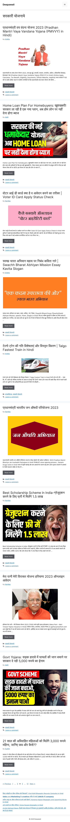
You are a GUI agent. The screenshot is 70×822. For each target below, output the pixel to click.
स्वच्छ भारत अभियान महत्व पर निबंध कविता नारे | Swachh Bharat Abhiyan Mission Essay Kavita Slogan (32, 265)
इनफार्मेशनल (8, 394)
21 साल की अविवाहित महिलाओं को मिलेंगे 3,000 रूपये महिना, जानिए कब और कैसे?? (34, 743)
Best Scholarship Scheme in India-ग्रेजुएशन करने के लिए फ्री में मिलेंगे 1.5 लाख (34, 494)
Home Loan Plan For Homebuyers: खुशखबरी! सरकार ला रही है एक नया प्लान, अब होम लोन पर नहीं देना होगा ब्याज (34, 109)
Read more (9, 85)
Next (32, 784)
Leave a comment (11, 95)
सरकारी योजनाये (9, 92)
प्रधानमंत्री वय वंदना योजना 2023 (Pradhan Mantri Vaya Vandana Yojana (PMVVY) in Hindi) (33, 31)
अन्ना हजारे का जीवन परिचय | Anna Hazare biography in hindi (23, 805)
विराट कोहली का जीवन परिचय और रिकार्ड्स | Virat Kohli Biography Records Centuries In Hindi (33, 793)
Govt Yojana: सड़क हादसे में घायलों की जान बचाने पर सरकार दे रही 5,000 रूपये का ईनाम (35, 659)
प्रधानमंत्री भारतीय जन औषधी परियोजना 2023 (30, 407)
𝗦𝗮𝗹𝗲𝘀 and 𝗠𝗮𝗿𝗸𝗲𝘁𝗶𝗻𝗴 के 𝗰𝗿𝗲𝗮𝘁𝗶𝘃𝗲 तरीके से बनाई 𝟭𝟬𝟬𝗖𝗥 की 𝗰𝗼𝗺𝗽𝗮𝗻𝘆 (28, 796)
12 (28, 784)
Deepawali (8, 4)
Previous (7, 784)
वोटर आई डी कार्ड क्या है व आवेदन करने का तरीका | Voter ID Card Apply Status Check (32, 195)
